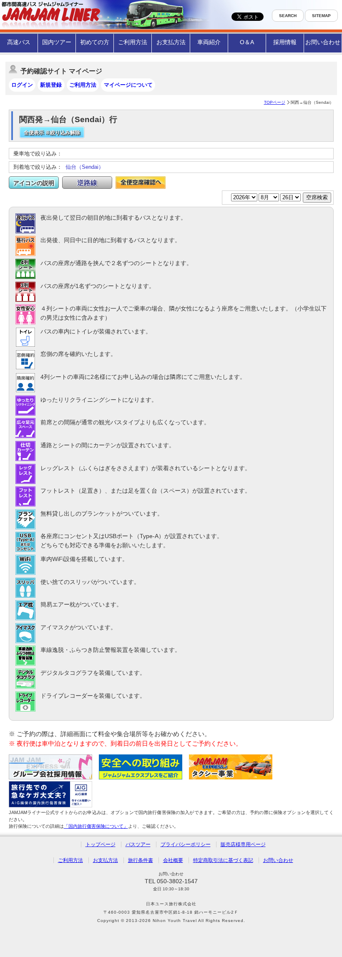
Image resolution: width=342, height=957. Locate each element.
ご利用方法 (132, 42)
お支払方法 (171, 42)
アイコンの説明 (33, 183)
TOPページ (274, 102)
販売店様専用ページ (243, 844)
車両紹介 (209, 42)
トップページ (101, 844)
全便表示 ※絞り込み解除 (52, 132)
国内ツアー (56, 42)
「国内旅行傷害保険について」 (96, 826)
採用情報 (285, 42)
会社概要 (173, 860)
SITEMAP (321, 15)
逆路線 (87, 182)
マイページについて (128, 85)
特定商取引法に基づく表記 (223, 860)
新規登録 (51, 85)
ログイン (22, 85)
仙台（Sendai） (84, 167)
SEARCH (288, 15)
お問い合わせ (322, 42)
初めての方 (94, 42)
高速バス (18, 42)
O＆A (247, 42)
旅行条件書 (140, 860)
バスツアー (138, 844)
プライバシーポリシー (186, 844)
